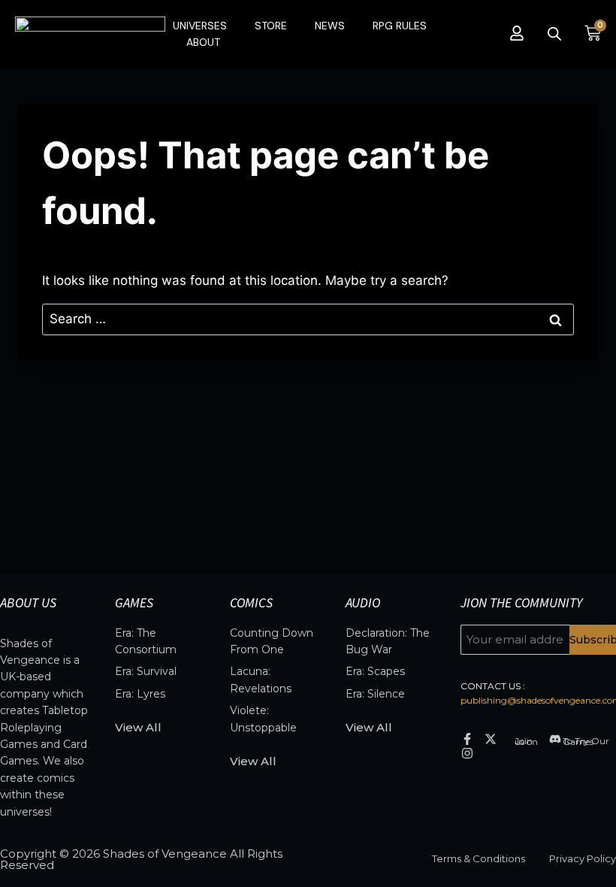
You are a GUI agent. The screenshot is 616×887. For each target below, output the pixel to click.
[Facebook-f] (467, 738)
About (203, 42)
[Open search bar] (554, 34)
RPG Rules (400, 25)
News (330, 25)
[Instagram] (467, 753)
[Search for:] (308, 318)
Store (271, 25)
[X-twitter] (490, 738)
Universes (200, 25)
